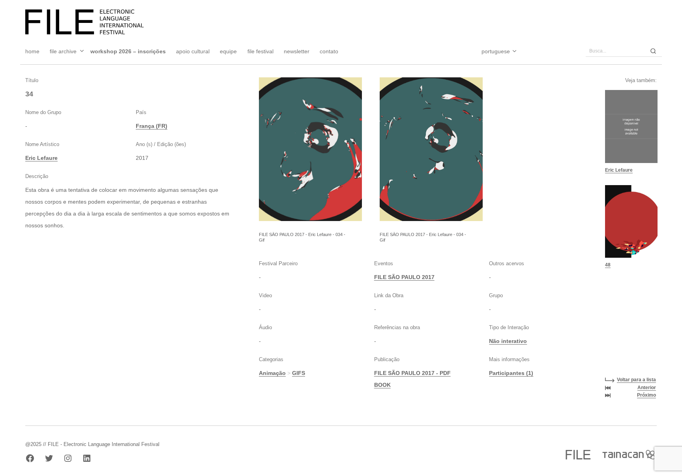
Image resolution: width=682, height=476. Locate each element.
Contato (329, 51)
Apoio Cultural (193, 51)
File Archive (63, 51)
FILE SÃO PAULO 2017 (404, 277)
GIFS (298, 373)
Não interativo (508, 341)
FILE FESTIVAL (260, 51)
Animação (272, 373)
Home (32, 51)
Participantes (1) (511, 373)
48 (608, 265)
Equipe (228, 51)
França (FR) (151, 126)
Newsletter (296, 51)
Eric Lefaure (41, 158)
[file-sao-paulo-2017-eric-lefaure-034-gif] (310, 149)
